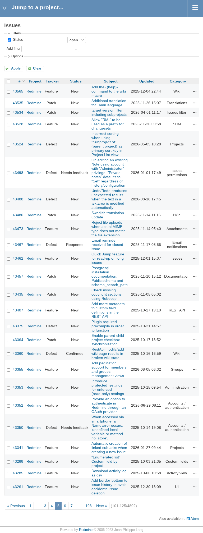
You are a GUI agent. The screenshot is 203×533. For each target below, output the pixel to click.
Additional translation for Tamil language (108, 103)
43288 (18, 461)
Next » (101, 506)
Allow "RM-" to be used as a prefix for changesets (107, 124)
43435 (18, 294)
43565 (18, 91)
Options (17, 56)
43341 (18, 447)
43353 (18, 387)
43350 (18, 427)
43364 (18, 340)
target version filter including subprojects (109, 112)
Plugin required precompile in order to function (107, 326)
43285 (18, 473)
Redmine (33, 91)
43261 (18, 487)
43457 (18, 276)
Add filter (13, 48)
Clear (37, 68)
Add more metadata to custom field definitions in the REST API (108, 310)
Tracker (52, 81)
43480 (18, 215)
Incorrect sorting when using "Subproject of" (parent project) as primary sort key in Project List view (106, 144)
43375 (18, 326)
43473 (18, 229)
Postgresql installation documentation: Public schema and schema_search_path (109, 276)
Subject (111, 81)
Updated (147, 81)
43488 (18, 199)
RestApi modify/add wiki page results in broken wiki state (107, 353)
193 (88, 506)
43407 (18, 310)
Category (178, 81)
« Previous (16, 506)
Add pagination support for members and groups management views (109, 369)
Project (35, 81)
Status (17, 40)
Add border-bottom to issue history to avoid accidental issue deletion (109, 486)
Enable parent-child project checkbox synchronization (107, 339)
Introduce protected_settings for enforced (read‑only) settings (107, 387)
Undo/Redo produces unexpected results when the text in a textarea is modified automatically (109, 199)
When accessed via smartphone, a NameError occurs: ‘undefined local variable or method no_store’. (107, 427)
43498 (18, 173)
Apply (16, 68)
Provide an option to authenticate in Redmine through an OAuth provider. (108, 405)
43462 (18, 258)
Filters (16, 33)
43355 (18, 369)
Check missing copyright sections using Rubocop (106, 294)
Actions (195, 91)
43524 (18, 144)
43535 (18, 103)
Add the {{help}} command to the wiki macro (108, 91)
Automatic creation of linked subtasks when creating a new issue (109, 447)
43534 (18, 112)
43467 (18, 244)
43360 (18, 353)
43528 (18, 124)
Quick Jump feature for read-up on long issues (107, 258)
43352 (18, 405)
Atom (195, 519)
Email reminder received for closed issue (107, 244)
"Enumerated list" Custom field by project (105, 461)
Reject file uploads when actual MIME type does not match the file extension (108, 228)
